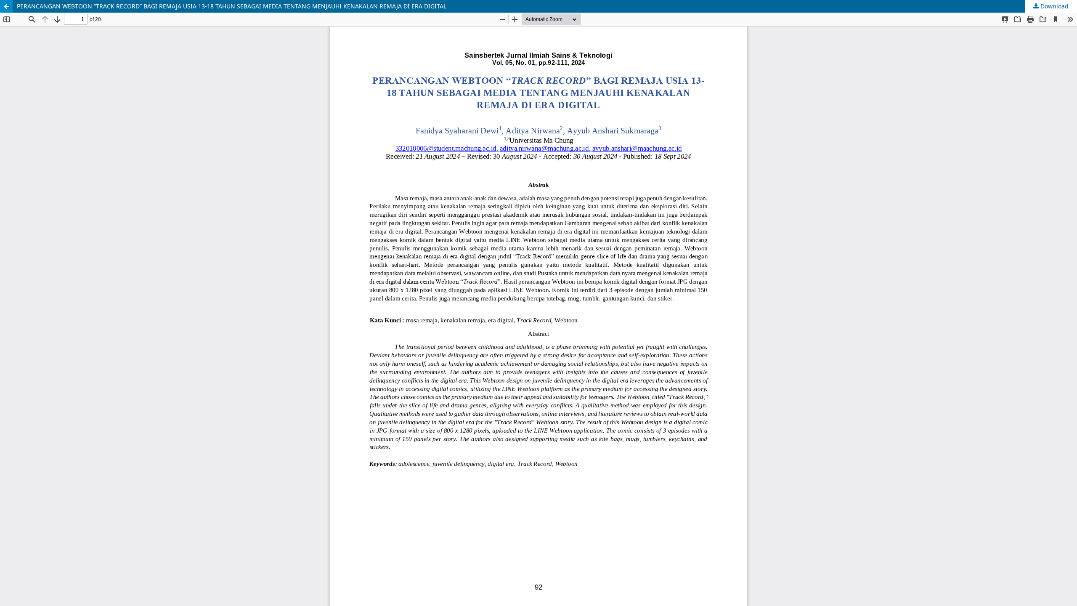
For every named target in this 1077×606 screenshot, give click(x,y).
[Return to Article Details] (6, 6)
